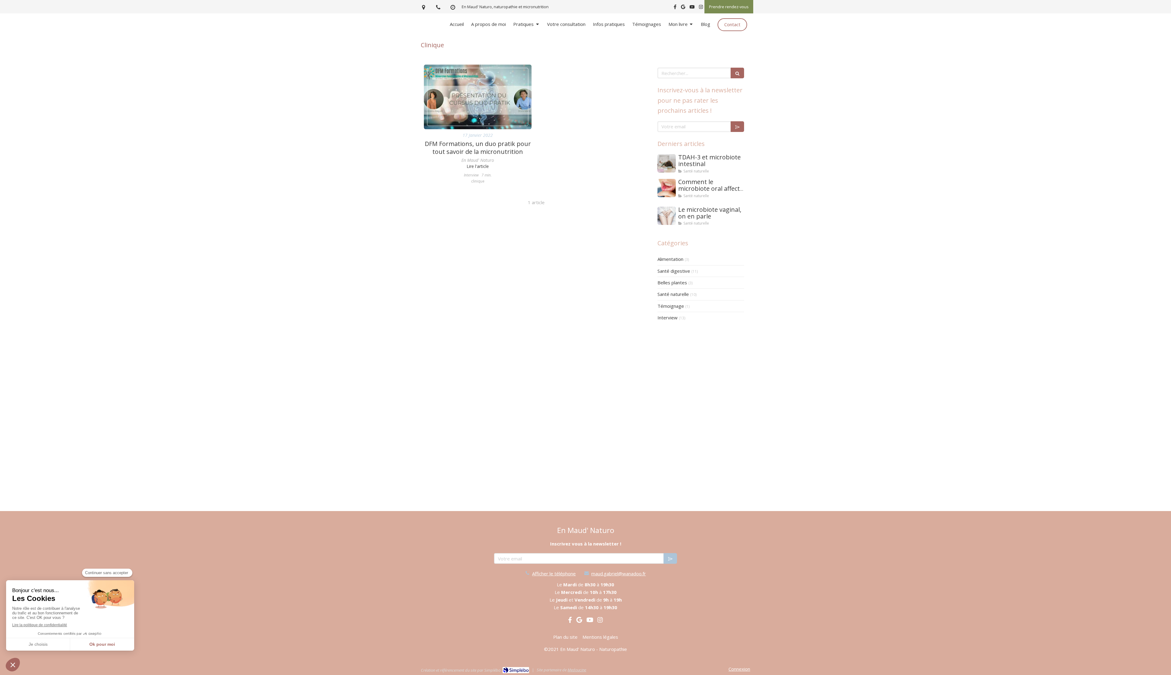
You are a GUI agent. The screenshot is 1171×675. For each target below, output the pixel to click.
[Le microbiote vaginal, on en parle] (666, 216)
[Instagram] (701, 8)
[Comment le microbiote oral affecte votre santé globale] (666, 188)
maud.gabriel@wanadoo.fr (618, 573)
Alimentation (670, 259)
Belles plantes (672, 282)
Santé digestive (673, 271)
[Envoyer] (737, 126)
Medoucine (577, 670)
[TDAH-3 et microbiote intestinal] (666, 163)
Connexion (739, 669)
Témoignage (670, 306)
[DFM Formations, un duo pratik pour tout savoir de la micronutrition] (478, 97)
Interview (667, 317)
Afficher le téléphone (554, 573)
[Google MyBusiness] (683, 8)
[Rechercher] (737, 73)
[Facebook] (675, 8)
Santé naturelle (673, 294)
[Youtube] (692, 8)
